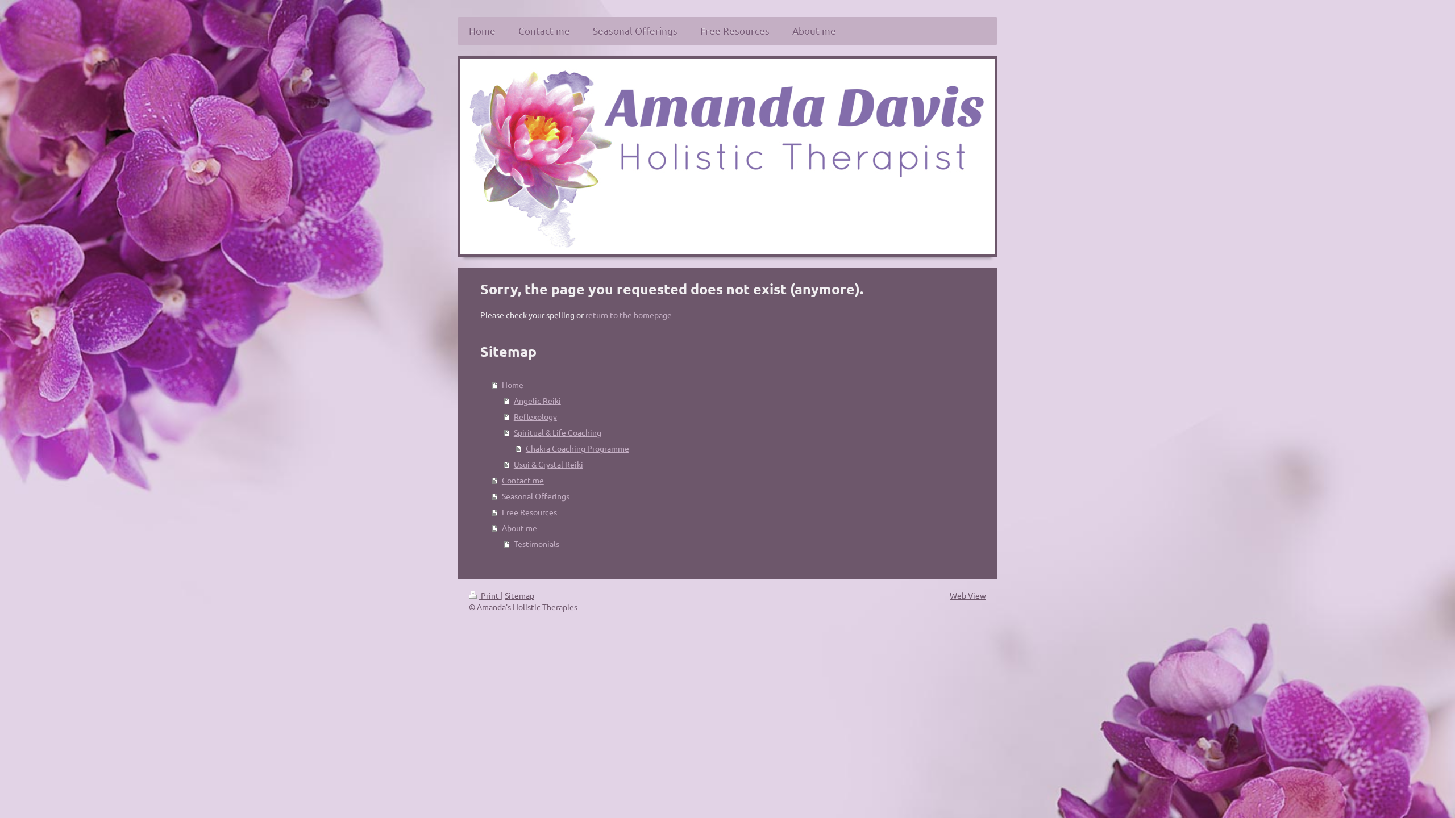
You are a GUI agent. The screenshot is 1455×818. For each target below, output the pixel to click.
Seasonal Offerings (535, 496)
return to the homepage (628, 315)
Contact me (523, 480)
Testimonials (536, 544)
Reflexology (535, 416)
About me (519, 528)
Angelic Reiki (537, 400)
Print (490, 595)
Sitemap (519, 595)
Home (512, 384)
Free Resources (529, 512)
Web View (968, 595)
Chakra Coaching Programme (577, 448)
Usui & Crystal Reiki (548, 464)
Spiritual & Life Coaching (557, 432)
